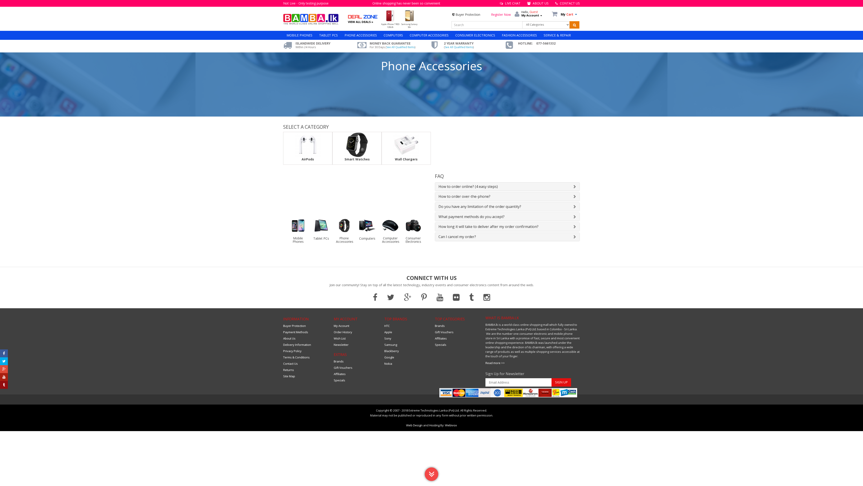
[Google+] (4, 369)
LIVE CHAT (512, 3)
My (567, 14)
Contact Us (290, 364)
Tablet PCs (328, 35)
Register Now (501, 14)
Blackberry (391, 351)
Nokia (388, 364)
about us (540, 3)
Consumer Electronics (475, 35)
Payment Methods (295, 332)
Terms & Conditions (296, 357)
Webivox (451, 425)
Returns (288, 370)
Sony (387, 338)
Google (389, 357)
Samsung (390, 345)
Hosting (434, 425)
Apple (388, 332)
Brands (339, 361)
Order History (343, 332)
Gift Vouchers (343, 368)
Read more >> (495, 363)
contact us (569, 3)
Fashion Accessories (519, 35)
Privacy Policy (292, 351)
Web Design (414, 425)
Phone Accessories (361, 35)
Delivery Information (297, 345)
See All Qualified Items (400, 47)
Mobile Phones (299, 35)
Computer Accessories (429, 35)
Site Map (289, 376)
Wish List (340, 338)
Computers (393, 35)
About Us (289, 338)
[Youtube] (4, 377)
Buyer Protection (467, 14)
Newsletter (341, 345)
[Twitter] (4, 361)
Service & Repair (557, 35)
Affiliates (340, 374)
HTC (387, 326)
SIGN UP (561, 382)
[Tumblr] (4, 385)
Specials (339, 380)
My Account (341, 326)
